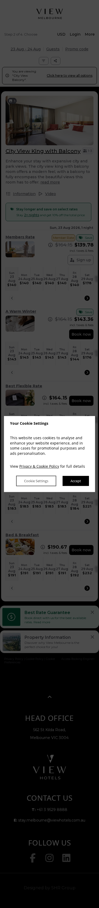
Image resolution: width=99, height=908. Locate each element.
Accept (75, 481)
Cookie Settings (36, 481)
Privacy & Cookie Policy (39, 466)
